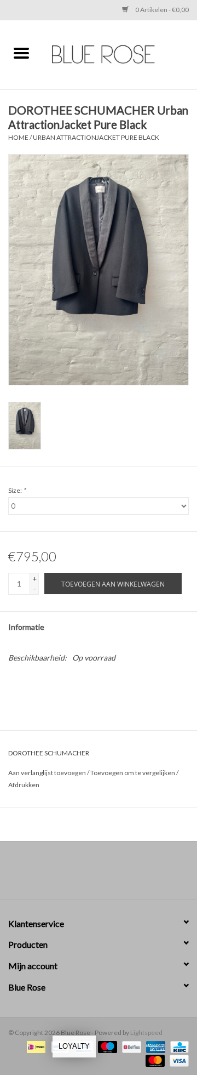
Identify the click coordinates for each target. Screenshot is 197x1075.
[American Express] (154, 1046)
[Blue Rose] (120, 53)
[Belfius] (130, 1046)
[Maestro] (106, 1046)
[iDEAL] (35, 1046)
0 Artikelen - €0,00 (161, 9)
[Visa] (177, 1060)
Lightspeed (146, 1032)
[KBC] (177, 1046)
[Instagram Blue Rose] (108, 874)
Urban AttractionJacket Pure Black (96, 137)
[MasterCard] (154, 1060)
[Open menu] (21, 53)
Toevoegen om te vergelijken (133, 773)
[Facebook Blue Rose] (89, 874)
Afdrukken (23, 785)
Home (18, 137)
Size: (17, 490)
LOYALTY (74, 1046)
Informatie (26, 627)
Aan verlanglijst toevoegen (47, 773)
